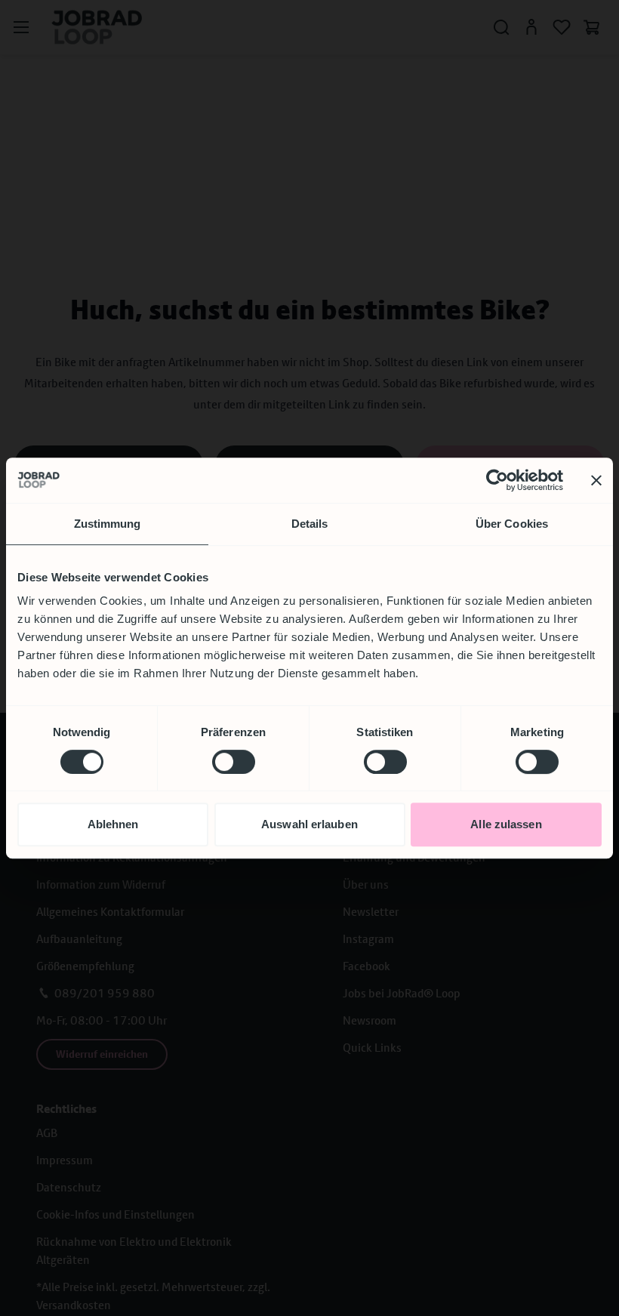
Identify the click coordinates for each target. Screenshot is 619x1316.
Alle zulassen (505, 824)
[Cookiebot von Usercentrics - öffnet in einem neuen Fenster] (497, 480)
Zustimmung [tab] (107, 523)
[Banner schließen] (596, 480)
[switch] (233, 762)
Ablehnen (113, 824)
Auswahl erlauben (309, 824)
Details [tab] (309, 523)
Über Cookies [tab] (512, 523)
